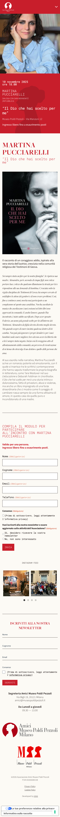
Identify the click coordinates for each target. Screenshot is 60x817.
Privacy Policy (30, 786)
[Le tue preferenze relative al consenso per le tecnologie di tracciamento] (55, 812)
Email (14, 483)
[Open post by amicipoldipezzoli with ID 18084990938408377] (16, 583)
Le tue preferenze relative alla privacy (32, 808)
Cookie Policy (30, 789)
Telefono (16, 497)
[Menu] (56, 7)
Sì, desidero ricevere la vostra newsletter (25, 534)
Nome (13, 456)
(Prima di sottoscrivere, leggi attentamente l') (32, 673)
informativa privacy (20, 674)
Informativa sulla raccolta (18, 813)
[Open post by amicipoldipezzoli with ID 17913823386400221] (44, 583)
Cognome (15, 470)
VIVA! (36, 796)
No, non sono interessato (20, 539)
